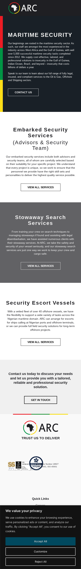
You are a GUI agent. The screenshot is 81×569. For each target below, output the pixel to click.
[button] (72, 8)
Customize (40, 551)
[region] (40, 537)
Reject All (40, 561)
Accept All (40, 541)
